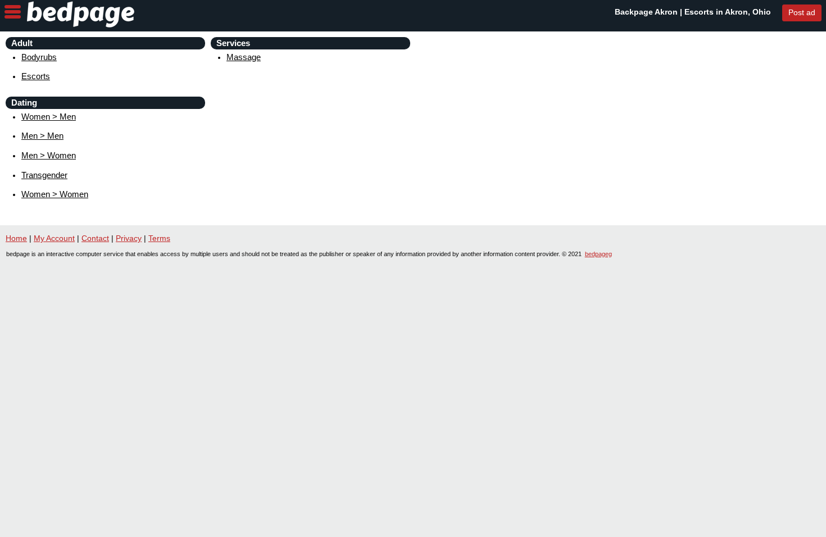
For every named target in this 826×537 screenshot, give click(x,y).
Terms (159, 238)
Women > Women (54, 194)
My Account (54, 238)
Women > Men (48, 116)
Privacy (129, 238)
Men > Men (42, 135)
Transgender (44, 175)
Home (16, 238)
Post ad (801, 12)
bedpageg (598, 254)
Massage (243, 57)
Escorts (35, 76)
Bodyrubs (39, 57)
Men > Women (48, 155)
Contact (95, 238)
